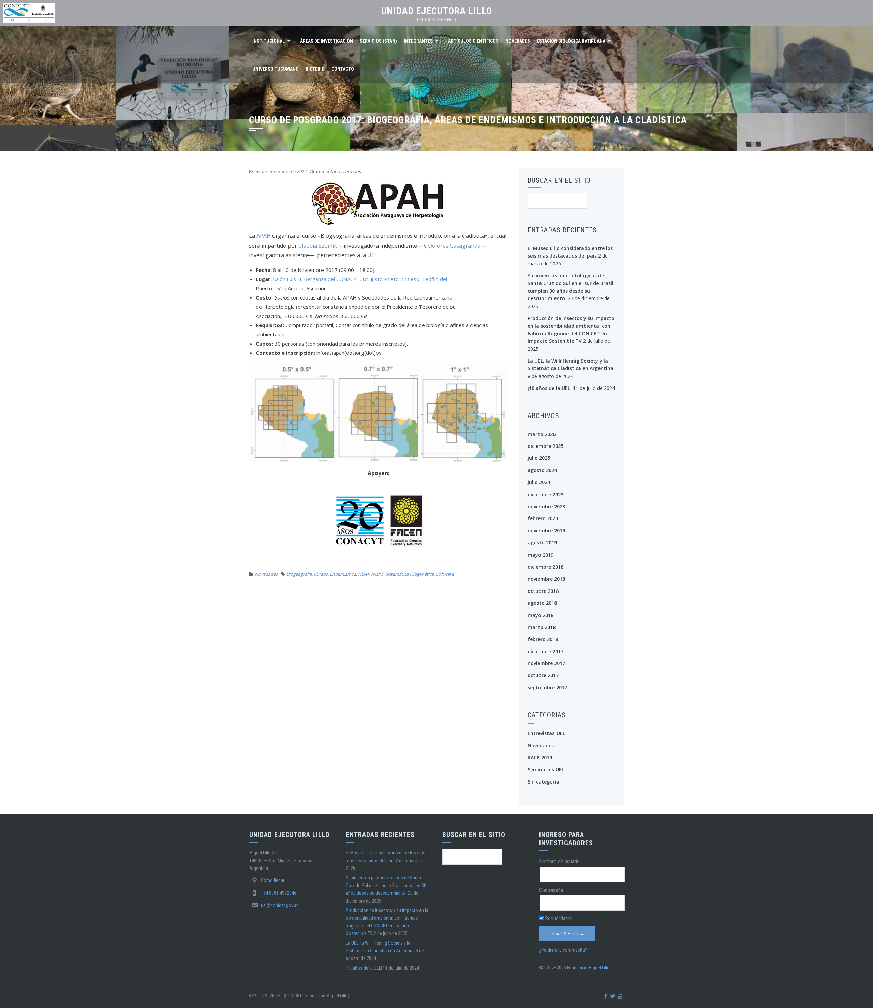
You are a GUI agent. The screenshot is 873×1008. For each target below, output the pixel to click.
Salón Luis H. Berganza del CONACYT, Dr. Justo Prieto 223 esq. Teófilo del (360, 279)
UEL (372, 255)
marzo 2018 (542, 627)
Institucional (268, 41)
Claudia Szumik (318, 245)
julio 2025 (539, 458)
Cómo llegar (272, 880)
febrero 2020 (543, 518)
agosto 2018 (542, 603)
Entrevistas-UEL (546, 733)
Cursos (321, 574)
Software (445, 574)
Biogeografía (299, 574)
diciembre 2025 (545, 446)
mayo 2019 (540, 555)
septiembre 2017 (547, 687)
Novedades (517, 41)
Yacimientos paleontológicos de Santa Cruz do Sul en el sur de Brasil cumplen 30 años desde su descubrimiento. (386, 885)
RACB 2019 (540, 757)
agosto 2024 (542, 470)
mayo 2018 (540, 615)
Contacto (342, 69)
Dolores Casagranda (454, 245)
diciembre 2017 (545, 651)
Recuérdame (558, 918)
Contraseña (551, 890)
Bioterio (315, 69)
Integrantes (418, 41)
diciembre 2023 (545, 494)
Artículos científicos (473, 41)
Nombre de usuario (559, 861)
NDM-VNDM (370, 574)
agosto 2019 (542, 542)
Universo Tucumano (275, 69)
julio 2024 (539, 482)
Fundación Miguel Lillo (588, 967)
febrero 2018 (543, 639)
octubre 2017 (543, 675)
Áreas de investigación (326, 41)
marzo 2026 (542, 434)
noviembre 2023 (546, 506)
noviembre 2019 (546, 530)
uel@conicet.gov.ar (279, 905)
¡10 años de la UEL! (550, 388)
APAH (263, 235)
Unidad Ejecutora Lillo (436, 10)
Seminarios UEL (546, 769)
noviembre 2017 (546, 663)
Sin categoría (543, 781)
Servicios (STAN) (378, 41)
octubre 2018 (543, 591)
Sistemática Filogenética (409, 574)
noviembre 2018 (546, 578)
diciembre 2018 (545, 567)
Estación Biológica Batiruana (571, 41)
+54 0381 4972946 (278, 893)
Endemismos (343, 574)
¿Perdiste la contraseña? (563, 950)
